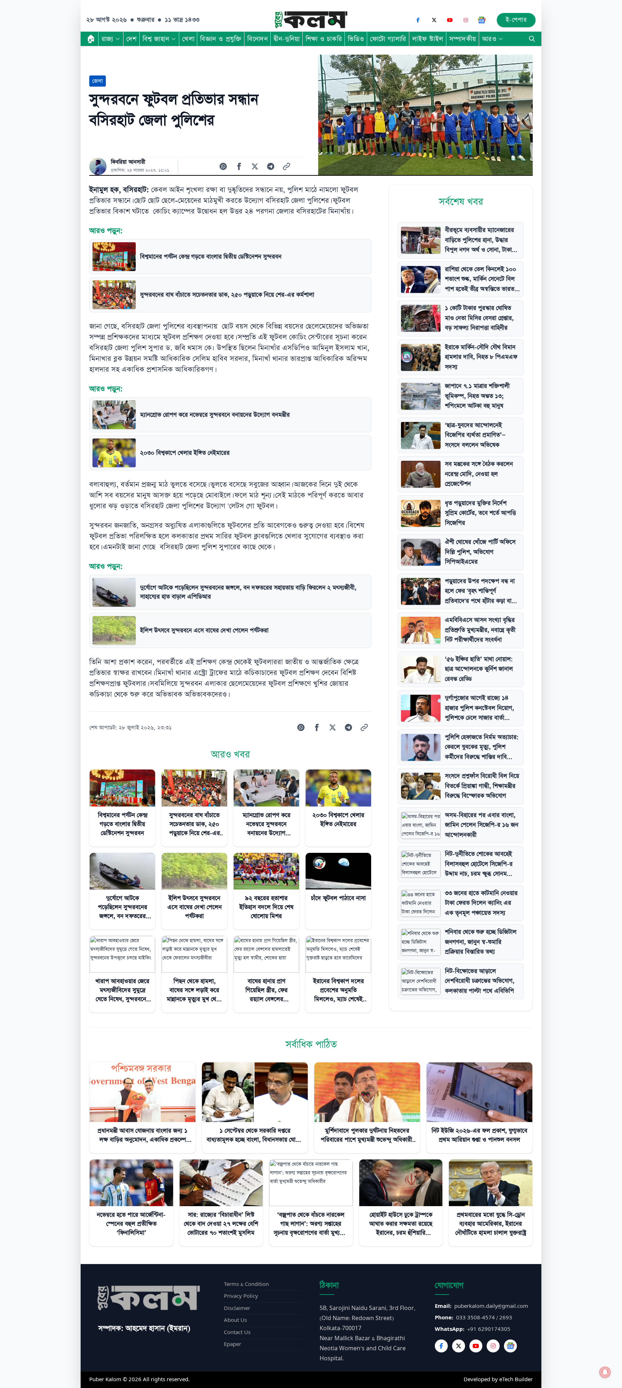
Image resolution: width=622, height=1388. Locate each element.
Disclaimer (237, 1308)
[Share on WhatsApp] (223, 166)
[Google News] (481, 20)
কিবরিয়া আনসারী (128, 162)
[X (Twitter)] (434, 20)
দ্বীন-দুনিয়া (286, 39)
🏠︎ (91, 39)
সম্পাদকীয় (462, 39)
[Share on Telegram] (270, 166)
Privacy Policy (241, 1296)
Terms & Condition (246, 1284)
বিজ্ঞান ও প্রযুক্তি (221, 39)
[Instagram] (465, 20)
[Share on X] (255, 166)
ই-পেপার (516, 20)
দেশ (131, 39)
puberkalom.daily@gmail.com (491, 1306)
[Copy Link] (286, 166)
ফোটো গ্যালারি (388, 39)
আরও (489, 39)
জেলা (97, 81)
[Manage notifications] (605, 1372)
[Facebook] (418, 20)
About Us (235, 1320)
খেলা (188, 39)
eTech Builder (516, 1379)
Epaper (232, 1344)
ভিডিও (356, 39)
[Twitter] (458, 1345)
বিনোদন (257, 39)
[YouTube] (449, 20)
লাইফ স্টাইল (427, 39)
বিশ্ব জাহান (156, 39)
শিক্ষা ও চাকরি (324, 39)
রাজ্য (107, 39)
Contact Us (237, 1332)
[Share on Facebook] (239, 166)
